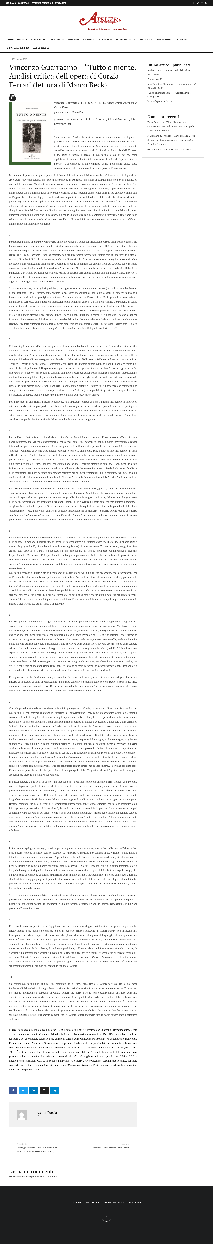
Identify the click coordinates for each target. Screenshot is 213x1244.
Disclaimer (60, 3)
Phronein (144, 39)
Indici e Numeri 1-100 (18, 48)
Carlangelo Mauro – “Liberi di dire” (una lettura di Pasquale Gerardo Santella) (37, 1148)
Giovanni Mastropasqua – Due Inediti (111, 1146)
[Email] (44, 1090)
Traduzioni (57, 39)
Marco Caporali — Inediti (160, 101)
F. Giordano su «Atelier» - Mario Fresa (166, 135)
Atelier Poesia (47, 1112)
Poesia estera (39, 39)
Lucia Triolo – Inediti (158, 130)
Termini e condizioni (42, 3)
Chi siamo (11, 3)
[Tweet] (23, 1090)
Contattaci (23, 3)
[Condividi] (13, 1090)
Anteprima (181, 39)
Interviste (73, 39)
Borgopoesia (164, 39)
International (124, 39)
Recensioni (89, 39)
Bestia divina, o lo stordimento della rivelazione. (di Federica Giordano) (171, 140)
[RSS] (206, 3)
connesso (26, 1176)
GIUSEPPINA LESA (157, 149)
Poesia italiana (15, 39)
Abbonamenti (41, 48)
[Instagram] (202, 3)
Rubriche (104, 39)
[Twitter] (198, 3)
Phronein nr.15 (154, 79)
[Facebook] (194, 3)
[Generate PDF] (12, 97)
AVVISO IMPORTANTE (182, 149)
